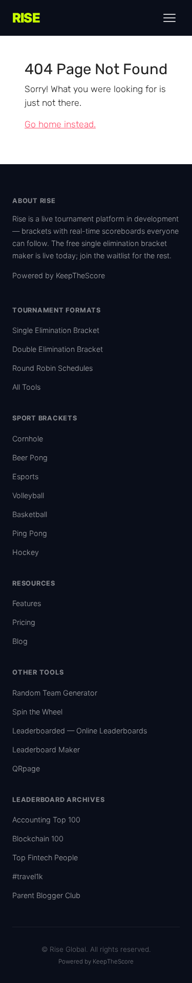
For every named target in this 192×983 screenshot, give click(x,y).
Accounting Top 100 (46, 819)
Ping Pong (29, 533)
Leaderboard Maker (46, 749)
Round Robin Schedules (52, 368)
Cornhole (27, 438)
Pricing (23, 622)
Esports (25, 476)
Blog (20, 641)
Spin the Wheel (37, 711)
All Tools (26, 387)
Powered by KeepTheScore (58, 275)
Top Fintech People (45, 857)
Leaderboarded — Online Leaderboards (79, 730)
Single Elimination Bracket (55, 330)
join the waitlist (105, 255)
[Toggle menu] (169, 18)
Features (26, 603)
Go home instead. (60, 124)
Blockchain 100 (37, 838)
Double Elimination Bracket (57, 349)
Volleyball (28, 495)
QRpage (26, 768)
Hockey (25, 552)
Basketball (29, 514)
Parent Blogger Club (46, 895)
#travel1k (27, 876)
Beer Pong (30, 457)
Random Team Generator (54, 692)
